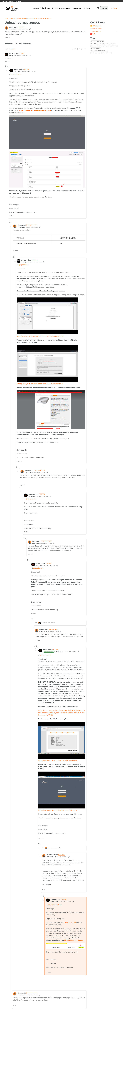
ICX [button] (93, 46)
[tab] (8, 43)
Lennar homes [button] (96, 53)
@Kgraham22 (16, 74)
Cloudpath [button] (111, 43)
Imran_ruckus (14, 53)
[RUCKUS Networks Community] (12, 8)
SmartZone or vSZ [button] (97, 43)
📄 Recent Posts (96, 28)
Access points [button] (95, 48)
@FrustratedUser (55, 905)
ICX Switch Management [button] (99, 50)
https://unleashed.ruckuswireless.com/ (35, 110)
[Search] (98, 8)
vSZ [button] (114, 46)
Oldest (13, 49)
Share (7, 38)
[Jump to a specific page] (84, 48)
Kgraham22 (13, 27)
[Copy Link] (30, 29)
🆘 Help (93, 34)
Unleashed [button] (107, 53)
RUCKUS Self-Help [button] (97, 41)
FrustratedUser (52, 855)
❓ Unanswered (104, 31)
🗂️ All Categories (96, 26)
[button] (49, 238)
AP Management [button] (104, 46)
